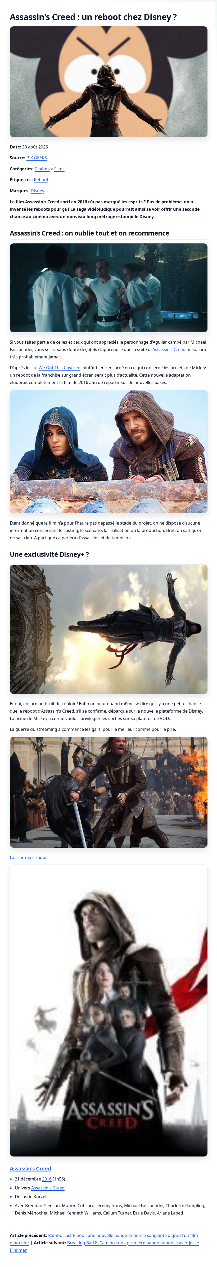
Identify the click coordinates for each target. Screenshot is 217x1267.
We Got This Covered (59, 368)
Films (59, 169)
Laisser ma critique (29, 857)
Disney (37, 191)
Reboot (41, 180)
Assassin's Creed (30, 1168)
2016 (47, 1179)
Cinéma (42, 169)
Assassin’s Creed (169, 349)
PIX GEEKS (36, 158)
